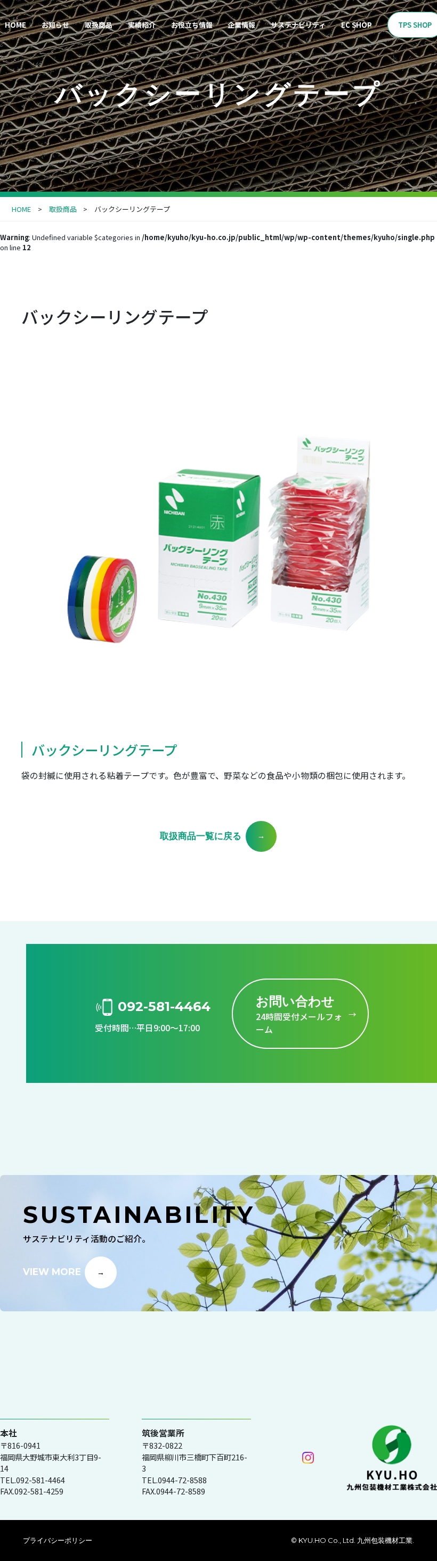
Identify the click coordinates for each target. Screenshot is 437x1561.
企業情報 (241, 25)
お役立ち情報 (192, 25)
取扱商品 (98, 25)
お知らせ (55, 25)
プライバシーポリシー (57, 1540)
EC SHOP (356, 25)
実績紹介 (142, 25)
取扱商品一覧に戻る (200, 835)
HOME (21, 209)
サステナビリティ (298, 25)
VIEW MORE (52, 1271)
